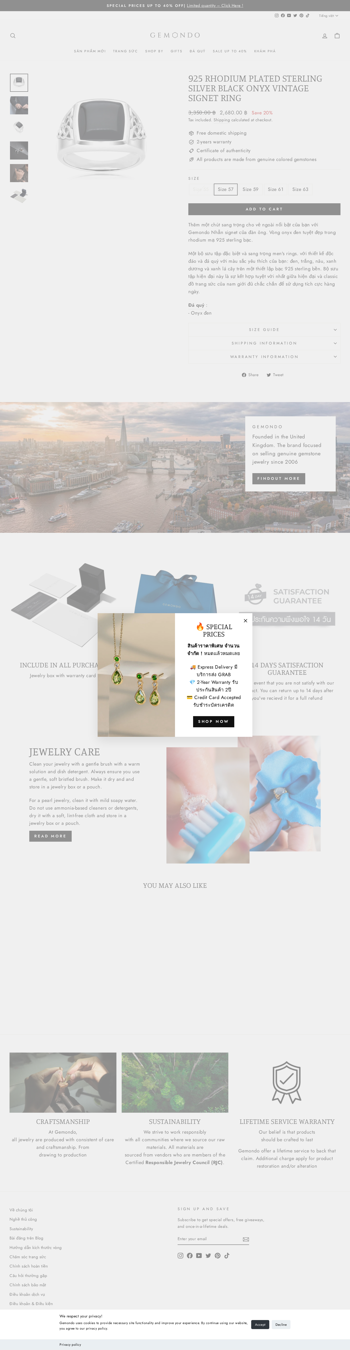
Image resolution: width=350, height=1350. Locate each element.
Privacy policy (70, 1344)
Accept (260, 1324)
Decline (281, 1324)
